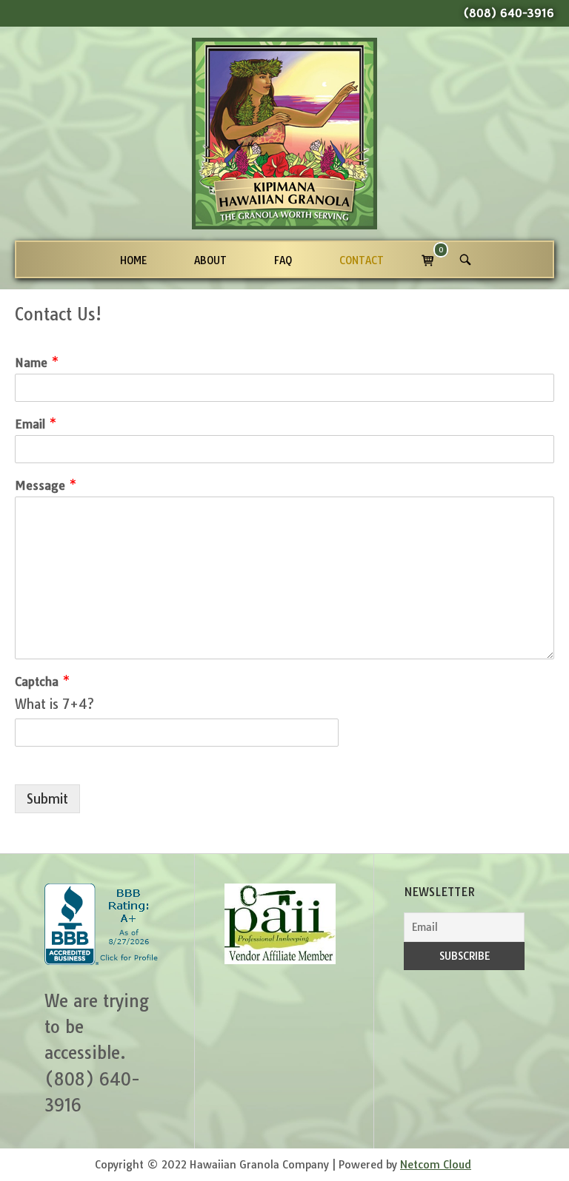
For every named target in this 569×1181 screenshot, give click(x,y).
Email (35, 424)
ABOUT (210, 260)
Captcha (42, 681)
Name (37, 362)
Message (45, 485)
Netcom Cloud (435, 1164)
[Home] (284, 132)
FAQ (283, 260)
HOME (133, 260)
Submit (47, 799)
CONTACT (361, 260)
